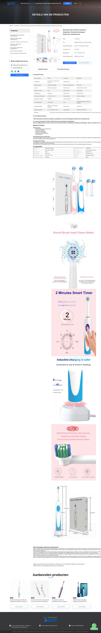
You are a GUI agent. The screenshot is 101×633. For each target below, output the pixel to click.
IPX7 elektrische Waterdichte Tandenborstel (73, 564)
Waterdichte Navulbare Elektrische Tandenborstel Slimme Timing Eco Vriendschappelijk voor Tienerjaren (18, 600)
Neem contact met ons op (54, 3)
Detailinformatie (42, 69)
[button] (11, 592)
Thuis (22, 3)
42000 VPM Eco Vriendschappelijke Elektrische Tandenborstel (48, 565)
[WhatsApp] (15, 71)
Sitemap (14, 631)
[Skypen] (12, 71)
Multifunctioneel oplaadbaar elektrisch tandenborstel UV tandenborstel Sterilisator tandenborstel (80, 600)
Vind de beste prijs (70, 62)
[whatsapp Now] (94, 629)
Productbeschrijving (63, 69)
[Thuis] (11, 3)
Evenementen (39, 3)
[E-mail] (18, 71)
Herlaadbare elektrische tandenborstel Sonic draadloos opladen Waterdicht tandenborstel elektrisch (60, 600)
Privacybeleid (20, 631)
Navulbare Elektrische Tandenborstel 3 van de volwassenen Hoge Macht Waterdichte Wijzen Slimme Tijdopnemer (40, 600)
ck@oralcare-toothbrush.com (20, 65)
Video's (45, 3)
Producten (32, 3)
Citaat (67, 3)
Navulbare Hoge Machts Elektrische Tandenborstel (49, 564)
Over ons (26, 3)
